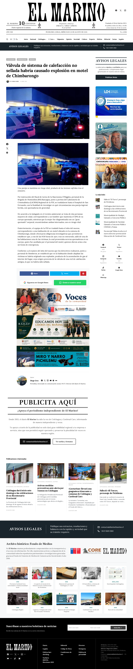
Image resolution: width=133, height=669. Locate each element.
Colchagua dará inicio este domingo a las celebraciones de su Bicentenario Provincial (115, 208)
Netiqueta (82, 649)
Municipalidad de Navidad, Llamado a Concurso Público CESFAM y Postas (115, 224)
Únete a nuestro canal (72, 282)
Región (71, 485)
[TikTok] (15, 658)
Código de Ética (66, 649)
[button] (7, 39)
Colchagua (48, 481)
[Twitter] (120, 10)
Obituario (111, 486)
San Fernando (18, 486)
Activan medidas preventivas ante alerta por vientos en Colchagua (50, 488)
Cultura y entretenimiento (85, 483)
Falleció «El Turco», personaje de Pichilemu (111, 491)
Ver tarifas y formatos (64, 442)
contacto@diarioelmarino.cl (36, 442)
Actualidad (10, 59)
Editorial (64, 645)
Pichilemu (118, 486)
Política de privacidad (82, 653)
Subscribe (117, 628)
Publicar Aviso (111, 77)
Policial (32, 59)
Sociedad (26, 486)
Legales (45, 649)
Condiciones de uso (66, 653)
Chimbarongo (22, 59)
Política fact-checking (47, 653)
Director (82, 645)
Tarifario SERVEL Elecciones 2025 (48, 660)
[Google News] (19, 658)
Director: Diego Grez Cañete (109, 648)
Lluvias (55, 481)
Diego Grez (34, 381)
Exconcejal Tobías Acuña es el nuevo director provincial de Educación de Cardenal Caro (115, 233)
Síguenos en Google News (37, 282)
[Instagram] (125, 10)
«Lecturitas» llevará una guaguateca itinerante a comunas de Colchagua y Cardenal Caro (80, 492)
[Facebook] (116, 10)
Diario (45, 645)
